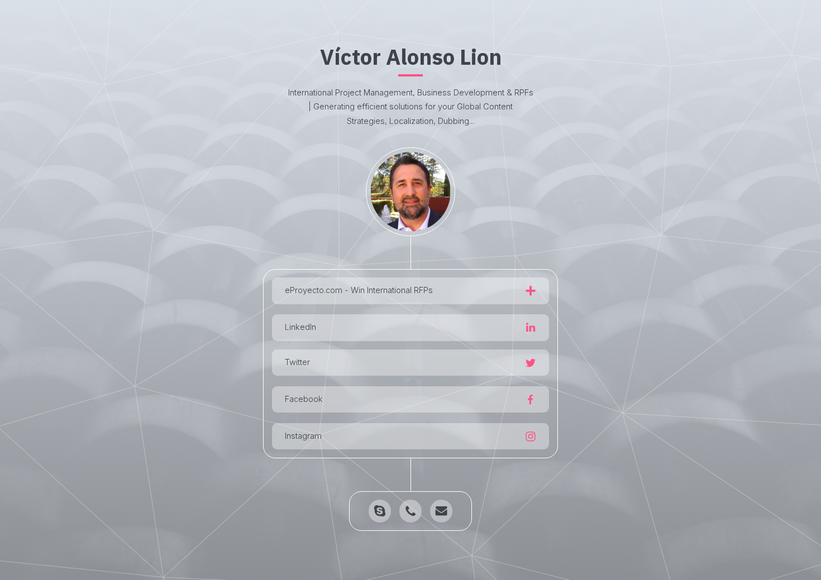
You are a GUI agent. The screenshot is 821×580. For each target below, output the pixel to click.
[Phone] (410, 511)
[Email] (441, 511)
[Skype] (380, 511)
